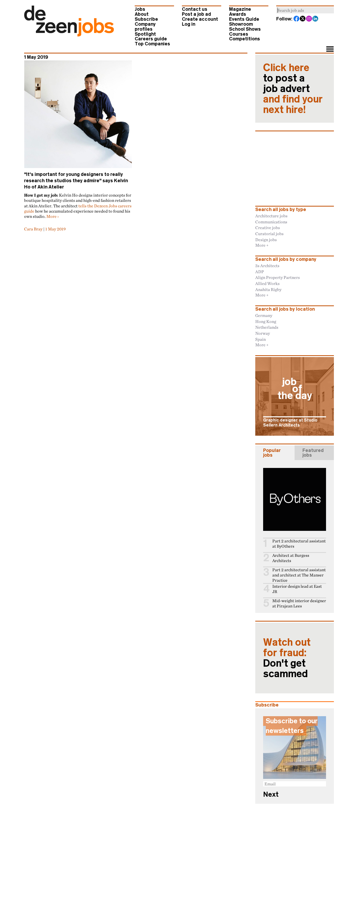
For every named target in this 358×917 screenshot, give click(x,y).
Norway (262, 333)
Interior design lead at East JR (297, 589)
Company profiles (145, 26)
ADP (259, 271)
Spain (260, 339)
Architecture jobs (271, 215)
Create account (200, 19)
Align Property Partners (277, 277)
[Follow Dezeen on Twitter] (303, 19)
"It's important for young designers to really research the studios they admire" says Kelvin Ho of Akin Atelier (76, 180)
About (142, 14)
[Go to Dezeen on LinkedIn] (315, 19)
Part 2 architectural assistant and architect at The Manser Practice (299, 575)
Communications (271, 221)
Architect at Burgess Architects (290, 558)
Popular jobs (272, 452)
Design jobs (266, 239)
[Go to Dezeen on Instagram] (309, 19)
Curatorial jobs (269, 233)
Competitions (244, 38)
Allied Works (267, 283)
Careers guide (151, 38)
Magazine (240, 9)
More (51, 216)
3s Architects (267, 265)
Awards (237, 14)
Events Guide (244, 19)
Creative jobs (267, 227)
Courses (238, 34)
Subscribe (146, 19)
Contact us (194, 9)
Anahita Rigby (268, 289)
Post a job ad (196, 14)
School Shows (245, 29)
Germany (263, 315)
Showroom (241, 24)
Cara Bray (33, 228)
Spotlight (145, 34)
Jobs (140, 9)
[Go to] (78, 114)
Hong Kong (265, 321)
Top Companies (152, 43)
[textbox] (305, 10)
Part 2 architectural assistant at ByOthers (299, 543)
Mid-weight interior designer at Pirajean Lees (299, 603)
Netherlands (266, 327)
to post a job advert (293, 88)
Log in (188, 24)
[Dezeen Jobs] (69, 35)
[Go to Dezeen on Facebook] (297, 19)
